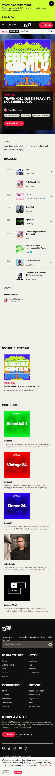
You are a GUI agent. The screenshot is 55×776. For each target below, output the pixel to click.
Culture (5, 672)
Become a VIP (34, 695)
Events (5, 676)
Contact (5, 706)
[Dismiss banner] (51, 3)
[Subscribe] (50, 644)
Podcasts (32, 669)
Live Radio (33, 661)
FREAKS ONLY (9, 383)
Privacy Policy (45, 765)
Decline (6, 772)
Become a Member (36, 691)
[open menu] (4, 25)
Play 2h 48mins (15, 123)
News (4, 661)
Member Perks (34, 706)
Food (4, 669)
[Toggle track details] (51, 171)
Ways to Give (34, 698)
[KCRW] (6, 630)
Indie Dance (26, 115)
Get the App (9, 17)
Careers (5, 695)
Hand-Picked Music (12, 115)
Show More (8, 288)
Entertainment (8, 665)
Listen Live (12, 25)
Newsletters (7, 702)
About (4, 691)
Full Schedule (34, 672)
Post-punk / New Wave (41, 115)
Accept (18, 772)
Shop (31, 702)
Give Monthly (24, 734)
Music (31, 665)
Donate (48, 25)
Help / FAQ (6, 698)
